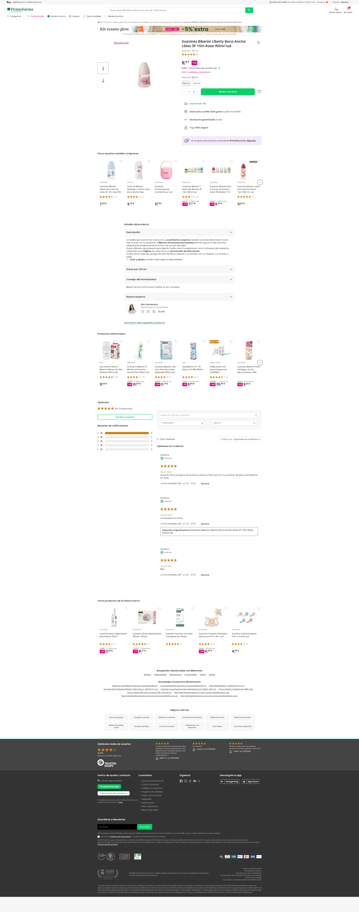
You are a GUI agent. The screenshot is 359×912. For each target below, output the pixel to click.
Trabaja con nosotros (151, 788)
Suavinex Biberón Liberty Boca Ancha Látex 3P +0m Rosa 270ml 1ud (207, 531)
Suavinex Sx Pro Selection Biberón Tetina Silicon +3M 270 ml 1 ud (131, 689)
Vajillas (212, 674)
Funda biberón (190, 674)
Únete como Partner (151, 795)
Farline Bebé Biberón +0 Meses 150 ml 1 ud (226, 686)
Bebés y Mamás (120, 22)
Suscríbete (144, 826)
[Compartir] (258, 42)
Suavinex (186, 50)
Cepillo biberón (160, 674)
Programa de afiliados (152, 791)
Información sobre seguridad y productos (144, 322)
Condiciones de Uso (253, 871)
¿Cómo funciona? (150, 784)
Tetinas (203, 674)
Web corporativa (149, 806)
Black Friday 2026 (149, 810)
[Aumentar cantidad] (193, 91)
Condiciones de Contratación (249, 873)
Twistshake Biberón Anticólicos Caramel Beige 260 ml (183, 686)
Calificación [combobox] (167, 422)
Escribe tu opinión (125, 417)
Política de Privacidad (107, 844)
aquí (121, 802)
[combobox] (245, 439)
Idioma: (340, 2)
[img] (144, 74)
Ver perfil (161, 311)
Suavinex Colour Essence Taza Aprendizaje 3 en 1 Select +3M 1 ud (188, 689)
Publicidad (146, 799)
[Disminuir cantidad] (184, 91)
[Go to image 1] (103, 68)
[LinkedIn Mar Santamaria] (148, 311)
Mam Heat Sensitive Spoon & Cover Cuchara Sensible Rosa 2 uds (150, 696)
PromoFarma (105, 22)
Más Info (251, 140)
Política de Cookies (253, 877)
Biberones (178, 22)
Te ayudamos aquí (109, 786)
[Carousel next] (260, 182)
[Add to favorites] (259, 92)
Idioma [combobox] (217, 422)
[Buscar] (249, 10)
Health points (147, 802)
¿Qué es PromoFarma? (152, 780)
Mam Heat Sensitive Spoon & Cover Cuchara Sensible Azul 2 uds (201, 692)
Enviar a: (321, 2)
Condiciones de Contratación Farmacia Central (241, 875)
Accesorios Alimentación (161, 22)
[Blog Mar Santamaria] (154, 311)
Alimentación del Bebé (138, 22)
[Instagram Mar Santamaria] (142, 311)
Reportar (205, 483)
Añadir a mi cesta (228, 91)
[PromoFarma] (20, 10)
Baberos (147, 674)
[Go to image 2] (103, 80)
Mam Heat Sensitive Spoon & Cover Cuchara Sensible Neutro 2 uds (208, 696)
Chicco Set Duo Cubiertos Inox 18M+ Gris (236, 689)
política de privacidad (120, 836)
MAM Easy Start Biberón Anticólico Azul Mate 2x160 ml (134, 686)
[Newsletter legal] (99, 837)
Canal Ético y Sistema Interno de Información (242, 880)
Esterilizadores (175, 674)
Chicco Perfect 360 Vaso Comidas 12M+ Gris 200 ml (149, 692)
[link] (115, 408)
